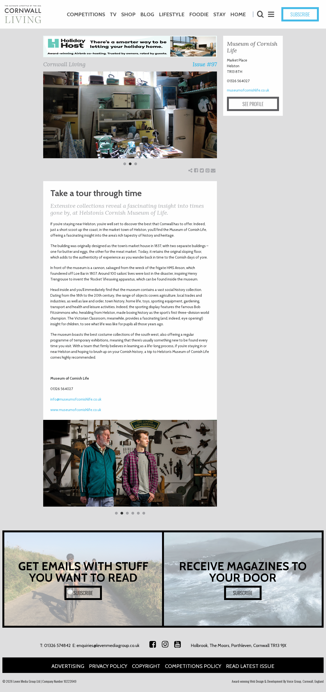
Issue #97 (205, 64)
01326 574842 (57, 645)
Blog (147, 14)
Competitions (86, 14)
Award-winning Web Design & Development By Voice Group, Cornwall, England (278, 681)
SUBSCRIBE (300, 14)
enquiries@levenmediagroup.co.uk (108, 645)
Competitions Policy (193, 666)
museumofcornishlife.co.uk (248, 90)
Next (224, 121)
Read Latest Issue (250, 666)
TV (113, 14)
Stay (219, 14)
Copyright (146, 666)
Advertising (68, 666)
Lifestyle (171, 14)
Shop (128, 14)
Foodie (199, 14)
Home (238, 14)
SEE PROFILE (252, 103)
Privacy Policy (108, 666)
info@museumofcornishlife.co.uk (75, 399)
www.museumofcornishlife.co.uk (75, 410)
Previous (36, 121)
